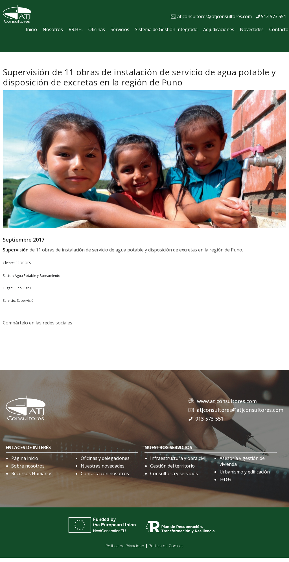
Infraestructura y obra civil (178, 458)
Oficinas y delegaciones (105, 458)
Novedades (252, 29)
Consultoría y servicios (174, 473)
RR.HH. (76, 29)
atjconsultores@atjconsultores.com (214, 16)
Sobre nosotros (28, 466)
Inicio (31, 29)
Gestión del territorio (172, 466)
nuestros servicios (168, 447)
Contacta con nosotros (105, 473)
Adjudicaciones (218, 29)
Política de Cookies (166, 545)
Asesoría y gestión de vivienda (242, 461)
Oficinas (96, 29)
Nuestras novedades (102, 466)
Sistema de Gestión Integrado (166, 29)
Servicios (120, 29)
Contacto (278, 29)
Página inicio (24, 458)
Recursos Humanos (31, 473)
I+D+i (225, 479)
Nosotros (53, 29)
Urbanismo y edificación (245, 472)
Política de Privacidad (125, 545)
